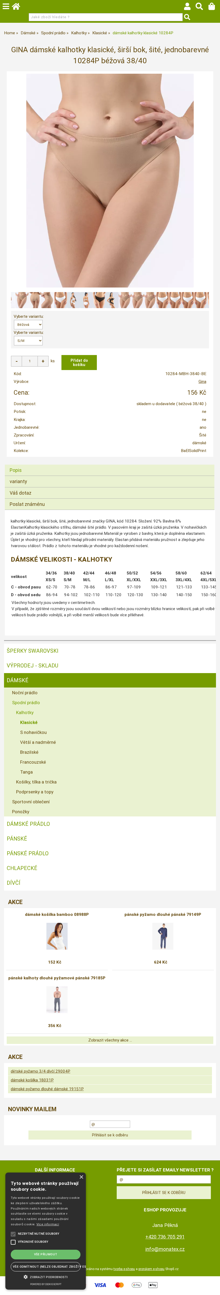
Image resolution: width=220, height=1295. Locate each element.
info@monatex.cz (165, 1249)
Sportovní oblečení (31, 801)
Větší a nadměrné (38, 742)
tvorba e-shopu (124, 1269)
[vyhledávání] (202, 7)
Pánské (17, 838)
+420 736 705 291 (165, 1237)
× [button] (81, 1177)
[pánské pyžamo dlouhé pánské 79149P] (162, 936)
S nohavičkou (33, 732)
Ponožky (20, 811)
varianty (18, 481)
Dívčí (13, 883)
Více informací (47, 1224)
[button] (45, 1276)
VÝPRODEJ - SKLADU (32, 665)
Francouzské (33, 762)
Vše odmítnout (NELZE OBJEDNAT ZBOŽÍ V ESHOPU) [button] (46, 1266)
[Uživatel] (190, 7)
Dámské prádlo (28, 824)
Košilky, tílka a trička (36, 782)
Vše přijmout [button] (45, 1254)
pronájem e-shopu (151, 1269)
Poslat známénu (27, 504)
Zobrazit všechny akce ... (110, 1040)
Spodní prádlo (26, 702)
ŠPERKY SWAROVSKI (32, 651)
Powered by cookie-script (45, 1284)
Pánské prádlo (28, 853)
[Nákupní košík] (214, 7)
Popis (16, 470)
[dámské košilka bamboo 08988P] (56, 936)
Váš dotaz (20, 493)
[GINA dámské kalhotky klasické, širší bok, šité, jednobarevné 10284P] (110, 181)
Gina (202, 381)
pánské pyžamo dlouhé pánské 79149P (162, 914)
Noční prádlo (25, 692)
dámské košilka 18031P (32, 1080)
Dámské (17, 680)
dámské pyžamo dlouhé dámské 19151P (47, 1089)
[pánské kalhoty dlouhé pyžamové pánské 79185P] (56, 999)
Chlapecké (22, 868)
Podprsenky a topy (34, 791)
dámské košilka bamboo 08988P (57, 914)
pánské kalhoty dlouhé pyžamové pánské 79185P (56, 978)
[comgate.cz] (110, 1288)
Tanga (26, 772)
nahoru (212, 1287)
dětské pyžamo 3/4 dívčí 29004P (40, 1071)
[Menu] (6, 6)
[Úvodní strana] (18, 7)
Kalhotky (25, 712)
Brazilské (29, 752)
